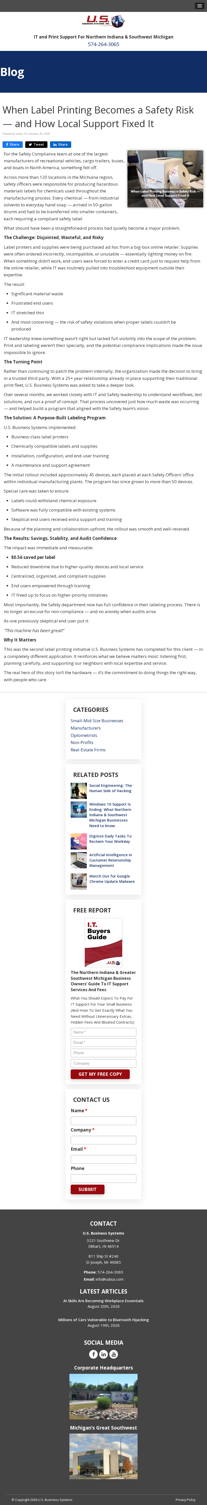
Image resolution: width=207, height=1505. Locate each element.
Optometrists (84, 735)
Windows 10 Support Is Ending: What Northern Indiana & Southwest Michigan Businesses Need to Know (110, 815)
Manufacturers (86, 728)
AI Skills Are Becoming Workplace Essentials (103, 1300)
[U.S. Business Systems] (103, 21)
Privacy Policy (185, 1499)
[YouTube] (114, 1354)
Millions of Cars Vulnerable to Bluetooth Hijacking (103, 1319)
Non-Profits (82, 742)
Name (79, 1110)
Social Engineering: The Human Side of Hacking (110, 788)
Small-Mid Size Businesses (97, 721)
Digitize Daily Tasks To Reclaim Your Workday (110, 838)
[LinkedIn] (103, 1354)
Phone (77, 1168)
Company (82, 1130)
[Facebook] (93, 1354)
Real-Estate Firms (88, 750)
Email (78, 1149)
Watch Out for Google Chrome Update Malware (112, 878)
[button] (199, 6)
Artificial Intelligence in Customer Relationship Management (110, 860)
